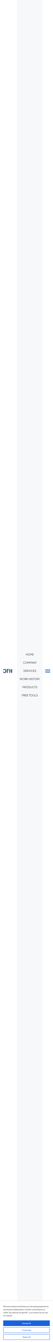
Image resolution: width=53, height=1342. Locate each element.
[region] (26, 1321)
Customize (26, 1330)
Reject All (26, 1337)
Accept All (26, 1323)
